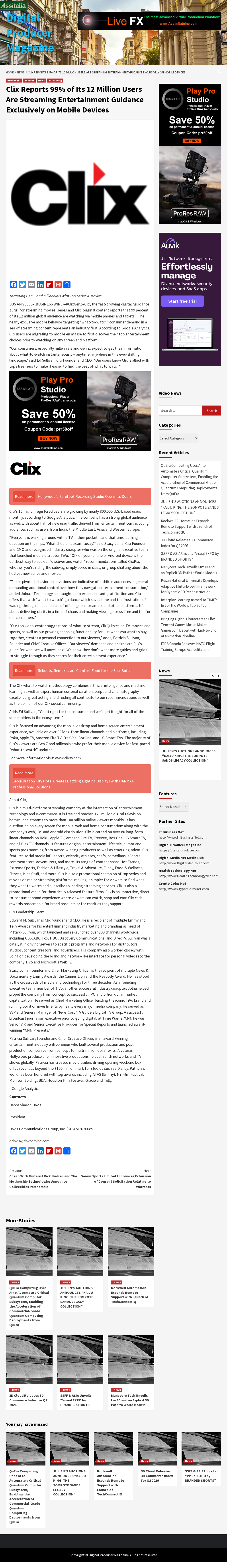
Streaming (55, 80)
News (41, 80)
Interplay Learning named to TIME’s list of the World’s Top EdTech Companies (189, 605)
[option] (190, 731)
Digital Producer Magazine (30, 32)
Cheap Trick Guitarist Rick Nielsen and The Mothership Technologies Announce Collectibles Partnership (43, 1178)
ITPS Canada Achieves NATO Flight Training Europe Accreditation (188, 646)
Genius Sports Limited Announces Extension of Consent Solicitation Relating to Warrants (115, 1178)
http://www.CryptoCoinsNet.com (184, 888)
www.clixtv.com (68, 757)
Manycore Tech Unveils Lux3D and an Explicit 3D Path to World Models (130, 1400)
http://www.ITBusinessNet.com (183, 837)
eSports (29, 80)
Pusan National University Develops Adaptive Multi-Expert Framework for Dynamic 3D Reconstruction (189, 586)
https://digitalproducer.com (180, 850)
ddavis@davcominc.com (29, 1140)
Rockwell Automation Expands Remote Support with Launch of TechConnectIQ (130, 1295)
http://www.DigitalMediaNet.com (184, 863)
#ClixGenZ (74, 304)
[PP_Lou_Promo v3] (80, 410)
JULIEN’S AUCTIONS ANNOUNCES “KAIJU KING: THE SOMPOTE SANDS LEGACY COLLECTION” (76, 1297)
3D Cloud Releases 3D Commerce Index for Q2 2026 (28, 1400)
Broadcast (14, 80)
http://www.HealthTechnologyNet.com (189, 876)
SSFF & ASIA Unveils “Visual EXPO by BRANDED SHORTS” (76, 1400)
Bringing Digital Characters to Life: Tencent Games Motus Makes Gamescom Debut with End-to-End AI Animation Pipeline (189, 627)
